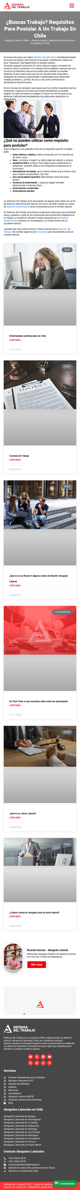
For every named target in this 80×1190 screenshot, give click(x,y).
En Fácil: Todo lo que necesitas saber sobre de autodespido (38, 701)
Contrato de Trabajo (19, 456)
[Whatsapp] (43, 1063)
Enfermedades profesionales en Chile (27, 336)
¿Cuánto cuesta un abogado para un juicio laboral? (34, 912)
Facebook (42, 232)
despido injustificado (44, 57)
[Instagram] (30, 1063)
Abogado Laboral (13, 40)
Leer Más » (15, 340)
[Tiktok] (36, 1063)
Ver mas (36, 964)
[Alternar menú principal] (71, 5)
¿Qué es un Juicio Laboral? (22, 813)
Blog (26, 40)
